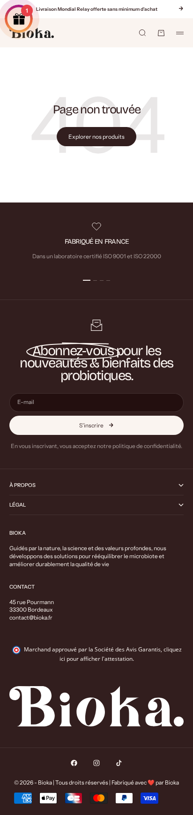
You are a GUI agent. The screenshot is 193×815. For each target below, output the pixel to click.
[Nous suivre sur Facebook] (74, 763)
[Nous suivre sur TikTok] (119, 763)
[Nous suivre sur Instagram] (96, 763)
